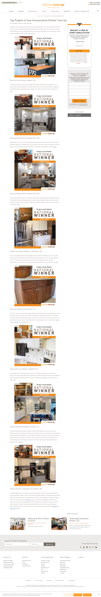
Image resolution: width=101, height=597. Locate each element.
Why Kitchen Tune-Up (26, 560)
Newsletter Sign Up (45, 567)
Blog (42, 16)
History (23, 562)
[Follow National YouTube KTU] (83, 547)
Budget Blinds (63, 566)
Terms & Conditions (39, 580)
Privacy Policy (28, 580)
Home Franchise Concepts (65, 560)
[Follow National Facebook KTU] (80, 547)
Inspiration (67, 11)
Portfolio (43, 573)
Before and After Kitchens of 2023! (38, 519)
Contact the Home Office (8, 566)
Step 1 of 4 (80, 42)
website (55, 147)
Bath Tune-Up (63, 564)
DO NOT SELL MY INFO (59, 580)
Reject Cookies (77, 594)
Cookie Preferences (71, 580)
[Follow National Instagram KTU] (90, 547)
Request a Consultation (8, 560)
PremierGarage (63, 569)
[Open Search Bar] (98, 11)
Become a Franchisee (26, 566)
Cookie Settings (68, 594)
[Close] (98, 594)
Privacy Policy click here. (84, 105)
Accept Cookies (87, 594)
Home (38, 16)
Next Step (79, 51)
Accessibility (49, 580)
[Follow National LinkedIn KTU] (87, 547)
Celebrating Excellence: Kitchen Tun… (79, 519)
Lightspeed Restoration (64, 567)
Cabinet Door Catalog (45, 560)
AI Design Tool (32, 11)
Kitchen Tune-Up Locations (8, 564)
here (11, 91)
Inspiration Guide (44, 571)
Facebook (28, 500)
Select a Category (75, 115)
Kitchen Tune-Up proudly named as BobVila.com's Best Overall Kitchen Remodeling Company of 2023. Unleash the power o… (80, 527)
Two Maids (62, 573)
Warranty (43, 564)
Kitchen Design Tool (45, 562)
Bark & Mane (62, 562)
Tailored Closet (63, 571)
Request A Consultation (82, 11)
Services (11, 11)
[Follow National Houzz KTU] (96, 547)
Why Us (45, 11)
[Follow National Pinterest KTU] (93, 547)
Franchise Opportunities (9, 2)
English (20, 2)
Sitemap (81, 557)
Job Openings (25, 564)
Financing (21, 11)
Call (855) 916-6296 (7, 567)
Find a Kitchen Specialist (8, 562)
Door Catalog (55, 11)
